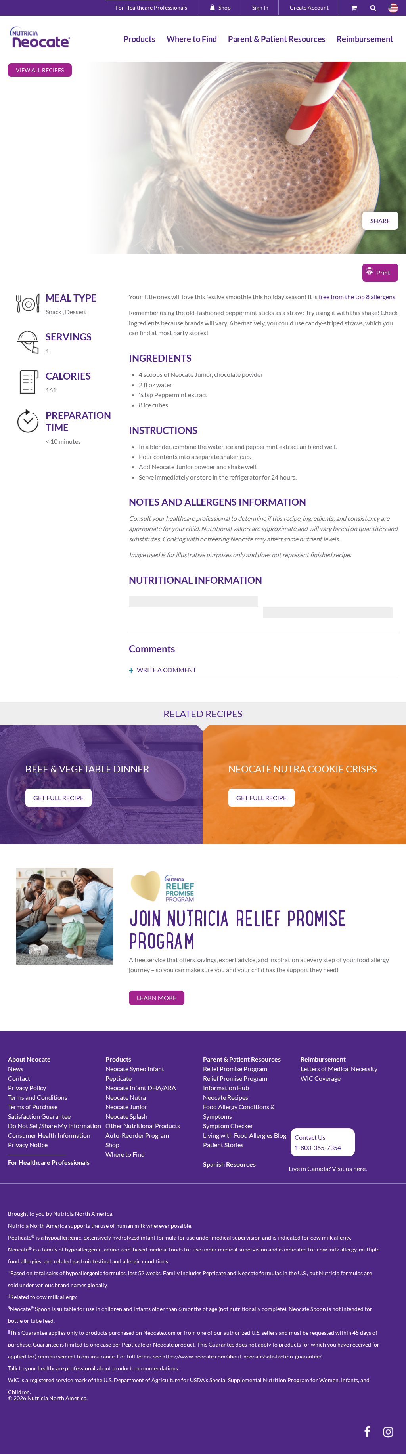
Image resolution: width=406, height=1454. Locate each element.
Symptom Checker (228, 1125)
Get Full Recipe (58, 797)
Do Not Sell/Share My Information (54, 1125)
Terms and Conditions (37, 1097)
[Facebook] (367, 1432)
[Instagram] (388, 1432)
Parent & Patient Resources (242, 1059)
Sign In (260, 7)
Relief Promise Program (235, 1068)
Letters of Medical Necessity (339, 1068)
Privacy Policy (27, 1087)
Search (376, 7)
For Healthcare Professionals (151, 7)
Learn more (156, 997)
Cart (357, 7)
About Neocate (29, 1059)
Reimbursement (323, 1059)
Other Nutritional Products (142, 1125)
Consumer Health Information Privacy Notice (49, 1139)
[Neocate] (40, 37)
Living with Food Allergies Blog (244, 1135)
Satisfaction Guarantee (39, 1116)
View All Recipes (40, 70)
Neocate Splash (126, 1116)
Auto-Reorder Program (137, 1135)
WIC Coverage (321, 1078)
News (15, 1068)
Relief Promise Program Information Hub (235, 1082)
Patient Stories (223, 1144)
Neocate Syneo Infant (134, 1068)
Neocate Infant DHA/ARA (140, 1087)
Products (118, 1059)
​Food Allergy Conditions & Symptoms (239, 1111)
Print (383, 272)
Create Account (309, 7)
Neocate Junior (126, 1106)
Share (380, 220)
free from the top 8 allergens (357, 296)
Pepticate (118, 1078)
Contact (19, 1078)
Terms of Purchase (32, 1106)
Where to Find (125, 1154)
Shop (224, 7)
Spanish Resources (229, 1164)
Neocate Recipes (225, 1097)
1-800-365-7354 (318, 1147)
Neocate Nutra (125, 1097)
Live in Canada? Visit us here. (328, 1168)
